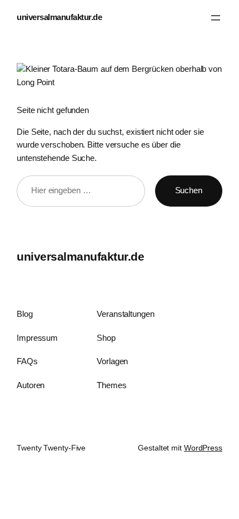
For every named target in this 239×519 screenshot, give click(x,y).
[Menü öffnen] (215, 18)
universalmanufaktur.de (59, 17)
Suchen (188, 190)
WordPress (203, 447)
